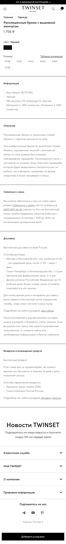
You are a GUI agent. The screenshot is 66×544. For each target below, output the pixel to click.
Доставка (9, 238)
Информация (11, 83)
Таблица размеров (51, 56)
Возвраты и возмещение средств (23, 350)
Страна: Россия (32, 521)
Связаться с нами (14, 191)
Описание (9, 125)
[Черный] (8, 48)
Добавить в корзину (33, 536)
